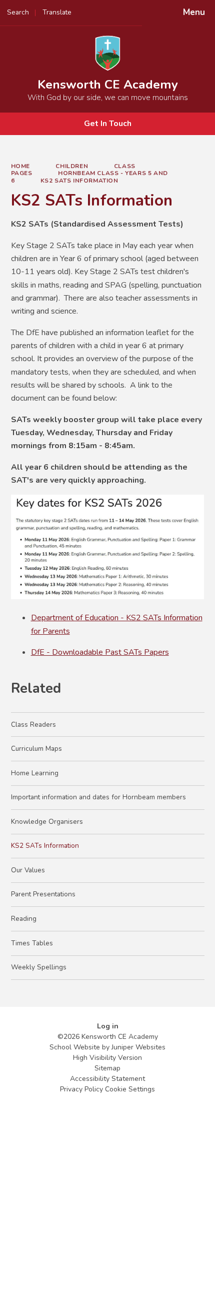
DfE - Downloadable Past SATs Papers (100, 652)
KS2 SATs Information (79, 181)
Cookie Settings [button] (130, 1089)
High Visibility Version (107, 1057)
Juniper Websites (139, 1047)
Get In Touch (108, 123)
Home (20, 166)
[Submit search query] (125, 9)
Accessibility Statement (107, 1078)
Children (72, 166)
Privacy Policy (81, 1089)
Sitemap (107, 1068)
